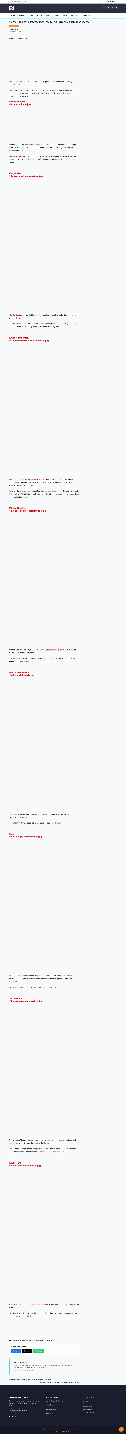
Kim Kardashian (46, 1340)
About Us (74, 15)
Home (13, 15)
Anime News (50, 1405)
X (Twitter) (27, 1351)
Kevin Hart (24, 1340)
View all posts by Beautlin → (24, 1370)
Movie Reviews (51, 1409)
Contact (108, 1)
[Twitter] (108, 7)
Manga (39, 15)
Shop (65, 15)
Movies (48, 15)
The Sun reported (16, 156)
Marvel (22, 15)
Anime (30, 15)
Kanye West (17, 1340)
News (57, 15)
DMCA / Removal (88, 1409)
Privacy (114, 1)
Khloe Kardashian (35, 1340)
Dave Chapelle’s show (39, 1305)
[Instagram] (112, 7)
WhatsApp (38, 1351)
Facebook (16, 1351)
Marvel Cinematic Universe (55, 1401)
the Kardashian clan (36, 479)
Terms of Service (88, 1412)
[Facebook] (104, 7)
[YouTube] (116, 7)
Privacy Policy (87, 1406)
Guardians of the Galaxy (52, 650)
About (102, 1)
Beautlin (15, 29)
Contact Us (86, 15)
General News (50, 1413)
